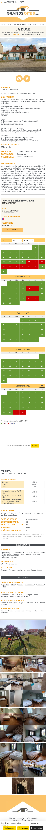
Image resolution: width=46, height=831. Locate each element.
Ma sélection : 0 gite (14, 2)
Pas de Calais (32, 24)
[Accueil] (23, 10)
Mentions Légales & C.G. (23, 820)
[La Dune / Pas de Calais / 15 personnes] (23, 72)
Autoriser (35, 446)
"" (5, 585)
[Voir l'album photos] (19, 82)
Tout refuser (23, 828)
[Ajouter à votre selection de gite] (26, 82)
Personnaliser (36, 828)
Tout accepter (9, 828)
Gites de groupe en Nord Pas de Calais (13, 24)
